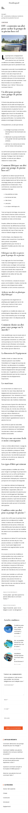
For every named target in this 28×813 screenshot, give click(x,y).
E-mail (6, 709)
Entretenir (6, 802)
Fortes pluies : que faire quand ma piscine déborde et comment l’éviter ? (13, 597)
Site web (7, 718)
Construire (4, 22)
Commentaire (9, 685)
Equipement (7, 806)
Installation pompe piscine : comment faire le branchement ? (19, 657)
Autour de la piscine (9, 789)
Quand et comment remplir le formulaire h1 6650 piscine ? (12, 768)
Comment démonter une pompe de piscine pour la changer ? (13, 745)
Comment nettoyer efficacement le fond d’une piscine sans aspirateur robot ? (13, 760)
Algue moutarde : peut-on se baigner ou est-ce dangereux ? (12, 609)
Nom (6, 700)
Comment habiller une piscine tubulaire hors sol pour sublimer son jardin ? (13, 752)
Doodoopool (14, 3)
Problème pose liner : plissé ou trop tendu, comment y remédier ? (19, 629)
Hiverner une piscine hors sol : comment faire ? (12, 774)
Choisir (5, 793)
